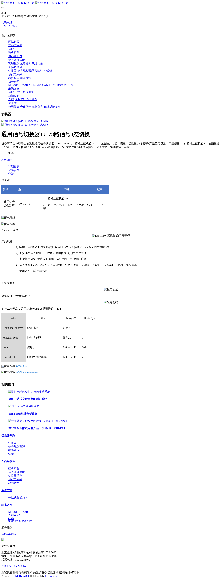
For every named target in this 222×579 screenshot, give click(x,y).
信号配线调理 (16, 446)
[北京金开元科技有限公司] (111, 3)
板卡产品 (13, 482)
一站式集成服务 (18, 497)
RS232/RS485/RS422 (20, 521)
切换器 (12, 442)
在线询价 (6, 160)
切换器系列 (8, 435)
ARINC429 (14, 515)
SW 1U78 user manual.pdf (27, 372)
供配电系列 (15, 479)
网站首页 (13, 41)
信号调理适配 (16, 472)
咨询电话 (6, 22)
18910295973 (9, 26)
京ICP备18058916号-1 (14, 566)
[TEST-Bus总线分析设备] (24, 406)
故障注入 (13, 450)
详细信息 (13, 166)
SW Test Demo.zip (23, 366)
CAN (11, 518)
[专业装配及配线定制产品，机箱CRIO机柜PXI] (37, 420)
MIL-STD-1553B (18, 512)
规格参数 (13, 170)
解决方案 (6, 490)
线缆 (11, 453)
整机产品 (13, 468)
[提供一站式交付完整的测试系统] (29, 391)
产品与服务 (8, 461)
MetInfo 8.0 (22, 575)
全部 (11, 48)
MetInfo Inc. (52, 575)
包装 (11, 173)
